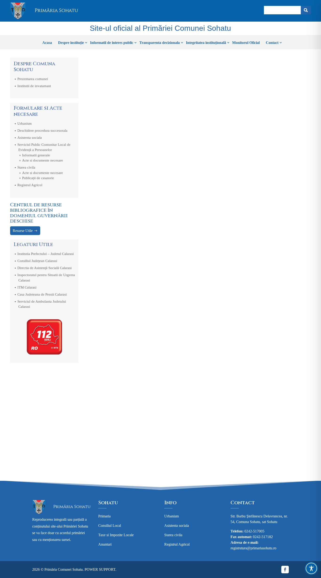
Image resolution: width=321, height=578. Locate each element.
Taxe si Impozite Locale (116, 535)
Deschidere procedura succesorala (42, 130)
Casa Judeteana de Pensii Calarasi (42, 294)
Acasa (47, 43)
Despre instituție (71, 43)
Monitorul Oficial (246, 43)
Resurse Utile (23, 231)
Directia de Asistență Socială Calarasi (44, 268)
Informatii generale (36, 155)
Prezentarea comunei (32, 79)
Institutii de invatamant (34, 86)
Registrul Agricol (29, 185)
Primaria (104, 516)
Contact (272, 43)
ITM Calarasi (26, 287)
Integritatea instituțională (206, 43)
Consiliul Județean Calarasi (37, 261)
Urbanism (24, 123)
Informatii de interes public (111, 43)
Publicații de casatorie (38, 178)
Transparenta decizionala (159, 43)
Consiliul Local (109, 526)
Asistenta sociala (29, 137)
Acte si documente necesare (42, 160)
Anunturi (105, 544)
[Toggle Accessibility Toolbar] (311, 568)
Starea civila (26, 167)
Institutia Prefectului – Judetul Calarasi (45, 254)
